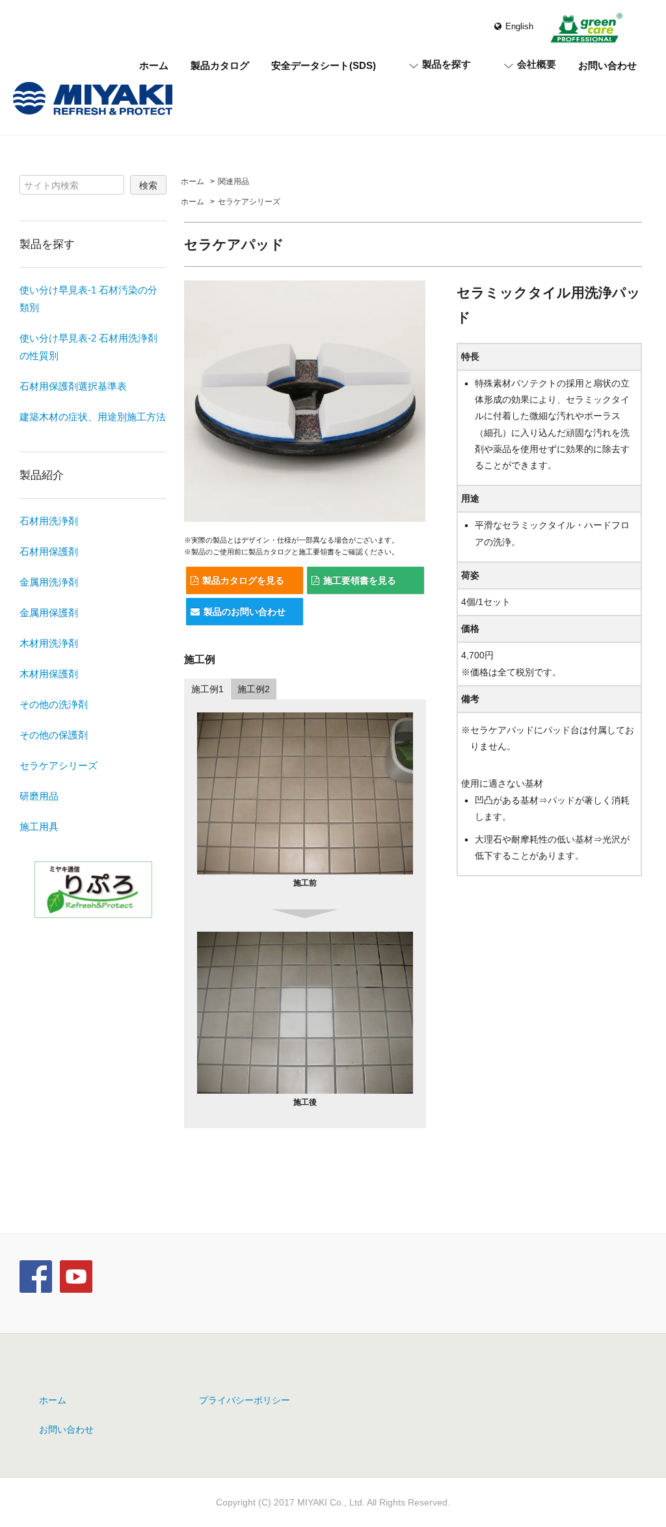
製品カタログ (220, 65)
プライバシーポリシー (244, 1400)
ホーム (153, 65)
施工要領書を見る (359, 580)
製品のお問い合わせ (245, 611)
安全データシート (323, 65)
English (519, 26)
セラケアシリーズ (249, 201)
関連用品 (233, 181)
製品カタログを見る (243, 580)
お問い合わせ (607, 65)
